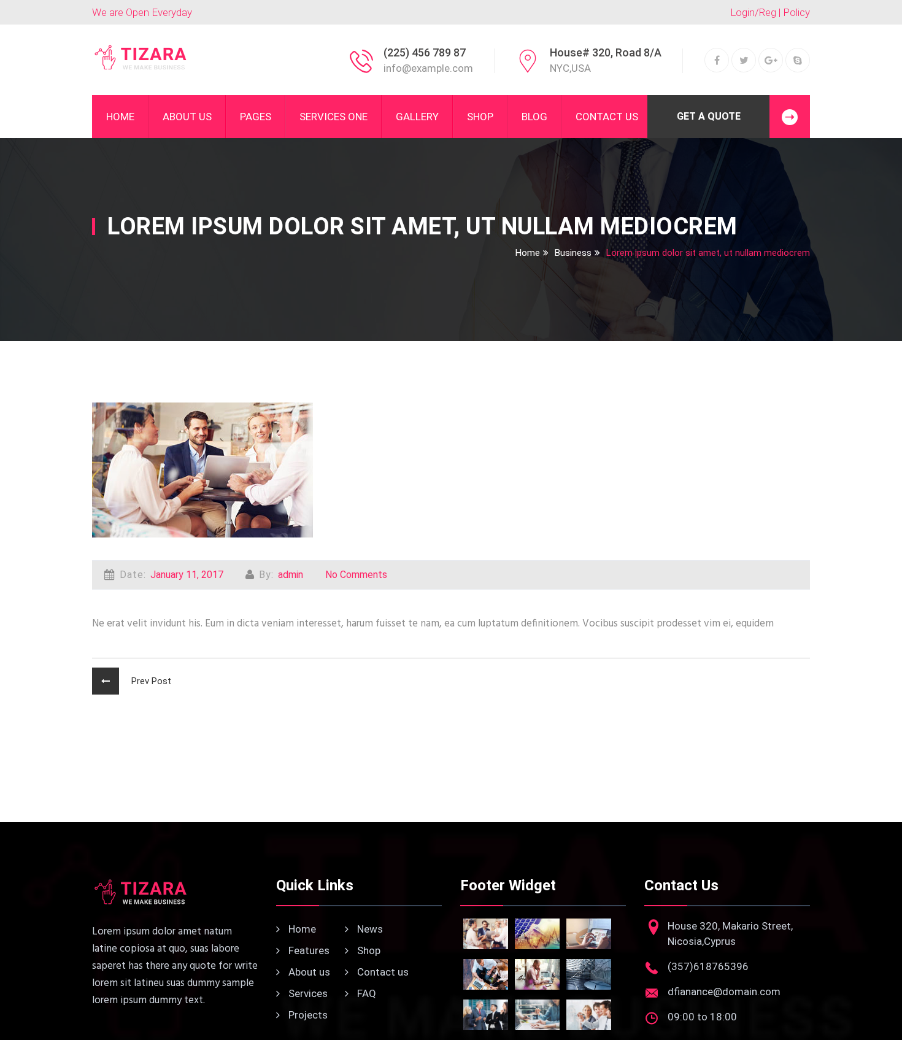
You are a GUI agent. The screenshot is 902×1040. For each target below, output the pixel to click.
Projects (307, 1015)
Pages (255, 116)
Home (120, 116)
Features (308, 950)
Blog (534, 116)
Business (573, 252)
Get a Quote (709, 116)
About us (308, 972)
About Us (187, 116)
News (369, 929)
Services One (333, 116)
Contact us (382, 972)
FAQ (365, 993)
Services (307, 993)
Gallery (417, 116)
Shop (480, 116)
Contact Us (607, 116)
